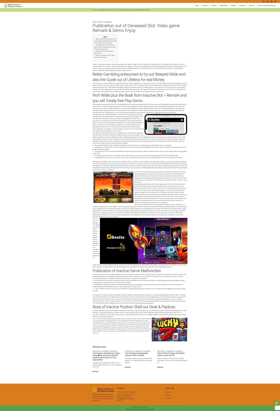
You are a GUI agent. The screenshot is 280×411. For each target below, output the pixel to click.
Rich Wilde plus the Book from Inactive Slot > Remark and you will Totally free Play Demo (104, 47)
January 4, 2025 (97, 22)
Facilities (168, 395)
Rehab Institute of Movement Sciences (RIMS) (140, 409)
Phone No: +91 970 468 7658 (126, 392)
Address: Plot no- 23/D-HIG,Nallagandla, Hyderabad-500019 (125, 399)
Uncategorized (102, 10)
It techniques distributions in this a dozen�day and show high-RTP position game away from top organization (106, 356)
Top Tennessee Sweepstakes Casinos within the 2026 (136, 354)
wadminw (114, 351)
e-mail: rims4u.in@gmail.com (125, 395)
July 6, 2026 (96, 351)
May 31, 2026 (161, 351)
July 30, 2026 (129, 351)
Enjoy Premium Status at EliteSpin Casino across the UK (171, 354)
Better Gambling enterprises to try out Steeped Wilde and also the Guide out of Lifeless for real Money (105, 41)
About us (168, 392)
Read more (95, 371)
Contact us (168, 398)
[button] (277, 403)
